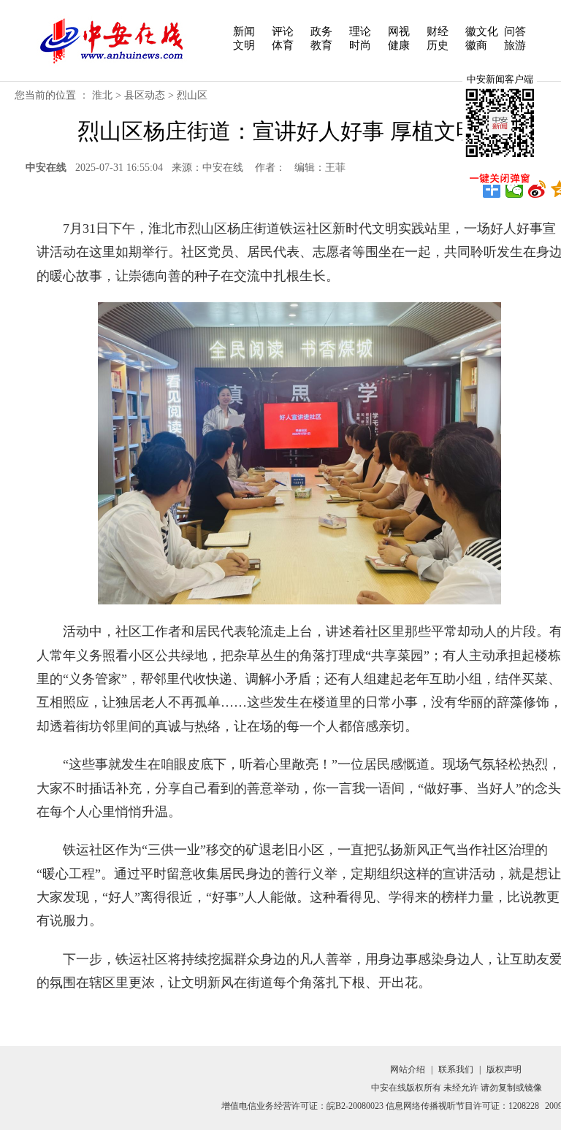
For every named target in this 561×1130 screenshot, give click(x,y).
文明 (244, 45)
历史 (438, 45)
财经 (438, 31)
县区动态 (144, 95)
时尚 (360, 45)
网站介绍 (407, 1069)
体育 (283, 45)
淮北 (102, 95)
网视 (399, 31)
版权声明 (504, 1069)
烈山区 (192, 95)
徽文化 (481, 31)
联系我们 (455, 1069)
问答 (515, 31)
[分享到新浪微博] (537, 189)
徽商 (476, 45)
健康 (399, 45)
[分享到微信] (514, 189)
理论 (360, 31)
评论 (283, 31)
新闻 (244, 31)
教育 (321, 45)
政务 (321, 31)
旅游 (515, 45)
